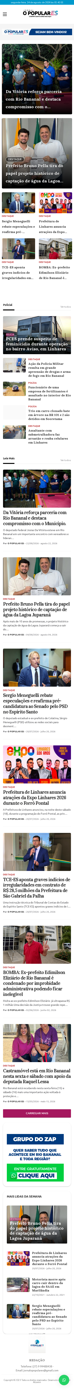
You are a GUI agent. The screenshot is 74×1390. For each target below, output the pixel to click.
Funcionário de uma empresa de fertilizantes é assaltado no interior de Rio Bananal (49, 393)
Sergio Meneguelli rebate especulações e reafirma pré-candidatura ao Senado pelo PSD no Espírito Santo (18, 227)
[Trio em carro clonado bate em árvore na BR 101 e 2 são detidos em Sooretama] (14, 412)
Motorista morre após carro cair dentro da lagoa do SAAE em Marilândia (48, 1285)
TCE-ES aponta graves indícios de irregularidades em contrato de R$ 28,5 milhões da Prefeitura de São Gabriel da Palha (18, 273)
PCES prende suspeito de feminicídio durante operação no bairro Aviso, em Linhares (37, 343)
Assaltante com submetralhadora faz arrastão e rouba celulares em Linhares (48, 436)
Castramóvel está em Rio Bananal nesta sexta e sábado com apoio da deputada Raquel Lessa (37, 1076)
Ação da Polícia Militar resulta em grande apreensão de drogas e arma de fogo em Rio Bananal (49, 370)
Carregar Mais (37, 1113)
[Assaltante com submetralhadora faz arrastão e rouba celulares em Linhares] (14, 432)
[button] (5, 14)
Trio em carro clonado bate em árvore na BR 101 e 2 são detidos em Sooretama (49, 415)
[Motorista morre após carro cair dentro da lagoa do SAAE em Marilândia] (18, 1285)
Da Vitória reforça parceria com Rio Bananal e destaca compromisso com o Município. (34, 100)
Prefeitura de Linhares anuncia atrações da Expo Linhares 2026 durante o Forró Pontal (52, 227)
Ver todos (66, 307)
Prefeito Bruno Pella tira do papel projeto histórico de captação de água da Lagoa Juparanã (34, 174)
